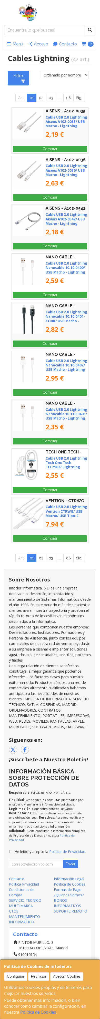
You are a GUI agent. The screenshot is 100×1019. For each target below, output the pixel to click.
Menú (17, 44)
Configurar (15, 976)
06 (68, 98)
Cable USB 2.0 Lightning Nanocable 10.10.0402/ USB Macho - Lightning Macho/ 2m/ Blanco (66, 367)
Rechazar (38, 976)
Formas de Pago (68, 889)
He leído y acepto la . (50, 851)
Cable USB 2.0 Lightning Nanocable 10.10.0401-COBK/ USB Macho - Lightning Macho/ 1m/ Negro (66, 321)
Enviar (70, 864)
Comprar (50, 149)
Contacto (67, 44)
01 (32, 98)
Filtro (18, 75)
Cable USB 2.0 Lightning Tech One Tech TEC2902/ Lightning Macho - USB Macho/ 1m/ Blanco (66, 467)
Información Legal (69, 878)
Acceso (40, 44)
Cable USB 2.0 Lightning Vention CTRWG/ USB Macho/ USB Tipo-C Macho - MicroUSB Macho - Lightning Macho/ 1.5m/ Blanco (66, 517)
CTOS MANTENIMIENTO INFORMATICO (24, 916)
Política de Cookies (38, 1012)
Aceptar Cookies (67, 976)
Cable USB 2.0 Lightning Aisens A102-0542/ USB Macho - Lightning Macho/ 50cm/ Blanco (66, 221)
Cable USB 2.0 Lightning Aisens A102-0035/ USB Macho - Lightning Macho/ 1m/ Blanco (66, 124)
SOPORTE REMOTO (70, 911)
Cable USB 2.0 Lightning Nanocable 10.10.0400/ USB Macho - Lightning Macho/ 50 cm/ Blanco (66, 270)
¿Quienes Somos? (69, 894)
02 (41, 98)
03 (51, 98)
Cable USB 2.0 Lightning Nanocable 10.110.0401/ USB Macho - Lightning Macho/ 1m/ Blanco (66, 416)
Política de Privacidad (67, 851)
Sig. (79, 98)
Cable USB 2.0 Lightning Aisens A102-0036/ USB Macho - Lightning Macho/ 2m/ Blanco (66, 172)
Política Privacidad (24, 884)
